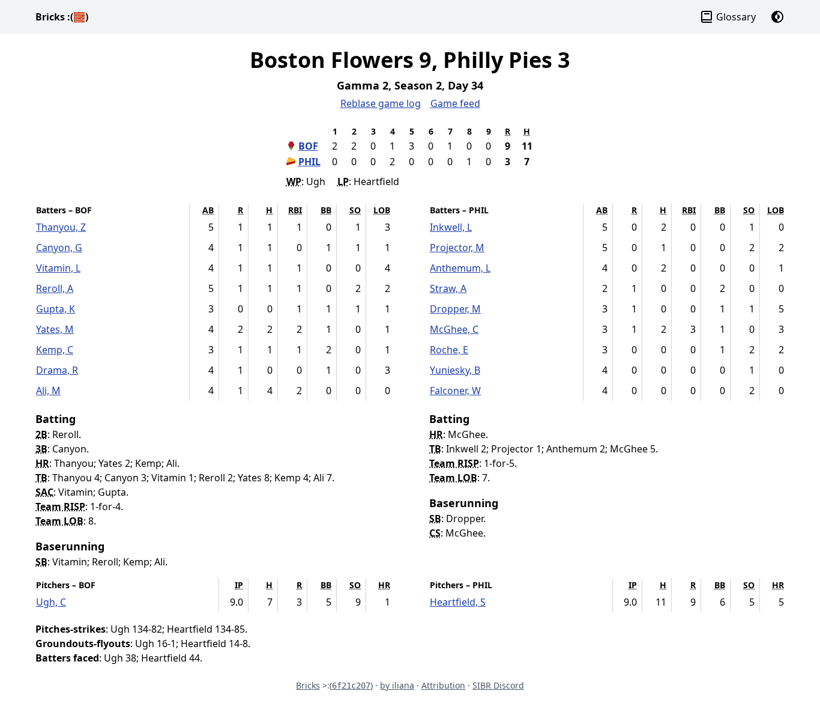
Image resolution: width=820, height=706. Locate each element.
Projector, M (457, 247)
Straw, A (448, 288)
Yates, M (55, 329)
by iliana (397, 685)
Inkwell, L (451, 227)
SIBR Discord (498, 685)
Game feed (455, 103)
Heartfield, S (458, 602)
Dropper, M (455, 308)
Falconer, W (455, 390)
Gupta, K (55, 308)
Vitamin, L (58, 268)
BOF (308, 146)
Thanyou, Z (61, 227)
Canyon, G (59, 247)
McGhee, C (454, 329)
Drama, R (57, 370)
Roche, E (449, 349)
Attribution (443, 685)
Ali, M (48, 390)
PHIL (309, 161)
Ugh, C (51, 602)
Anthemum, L (460, 268)
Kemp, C (54, 349)
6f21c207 (351, 685)
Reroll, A (54, 288)
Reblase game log (380, 103)
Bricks (61, 16)
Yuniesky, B (455, 370)
